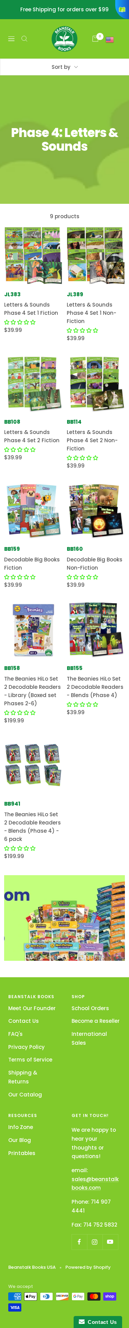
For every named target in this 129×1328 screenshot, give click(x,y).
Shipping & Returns (22, 1077)
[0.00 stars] (19, 322)
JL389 (75, 294)
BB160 (75, 549)
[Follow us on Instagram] (95, 1242)
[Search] (24, 39)
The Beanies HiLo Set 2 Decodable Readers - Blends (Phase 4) (95, 687)
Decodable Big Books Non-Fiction (94, 563)
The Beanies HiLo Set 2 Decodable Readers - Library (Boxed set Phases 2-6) (32, 691)
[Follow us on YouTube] (110, 1242)
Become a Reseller (96, 1021)
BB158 (12, 668)
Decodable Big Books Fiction (32, 563)
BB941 (12, 803)
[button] (19, 577)
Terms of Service (30, 1059)
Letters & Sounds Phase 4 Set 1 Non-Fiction (91, 313)
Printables (21, 1153)
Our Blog (19, 1140)
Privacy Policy (26, 1047)
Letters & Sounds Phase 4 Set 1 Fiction (31, 309)
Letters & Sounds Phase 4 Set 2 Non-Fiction (92, 440)
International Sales (89, 1038)
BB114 (74, 421)
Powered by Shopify (88, 1267)
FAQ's (15, 1034)
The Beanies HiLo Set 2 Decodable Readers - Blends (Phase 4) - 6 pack (32, 827)
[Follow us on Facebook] (79, 1242)
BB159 (12, 549)
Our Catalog (25, 1094)
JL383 (12, 294)
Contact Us (23, 1021)
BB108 (12, 421)
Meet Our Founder (32, 1008)
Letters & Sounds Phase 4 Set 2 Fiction (32, 436)
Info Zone (20, 1127)
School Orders (90, 1008)
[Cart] (95, 39)
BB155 (75, 668)
